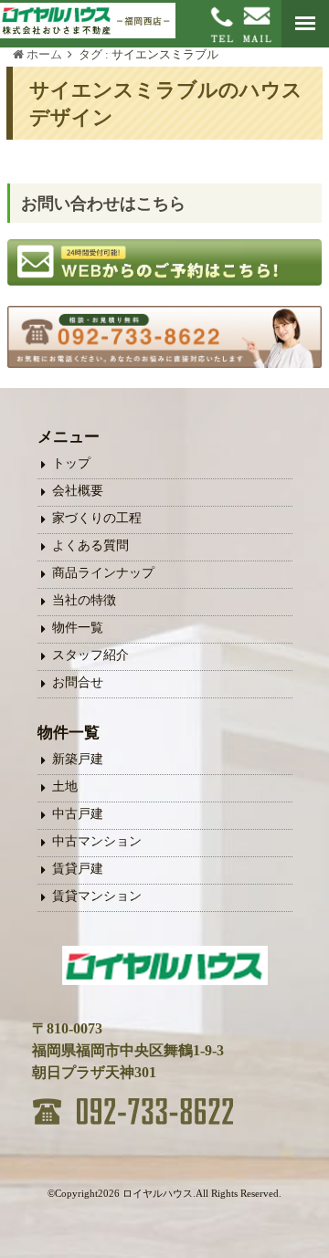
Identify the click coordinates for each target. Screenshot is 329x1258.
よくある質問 (90, 545)
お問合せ (77, 682)
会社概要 (77, 491)
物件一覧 (77, 627)
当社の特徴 (84, 600)
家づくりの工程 (97, 518)
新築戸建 (77, 759)
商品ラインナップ (103, 573)
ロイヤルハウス (157, 1193)
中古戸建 (77, 814)
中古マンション (97, 841)
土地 (65, 786)
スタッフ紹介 (90, 655)
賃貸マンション (97, 896)
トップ (71, 463)
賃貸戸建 (77, 868)
